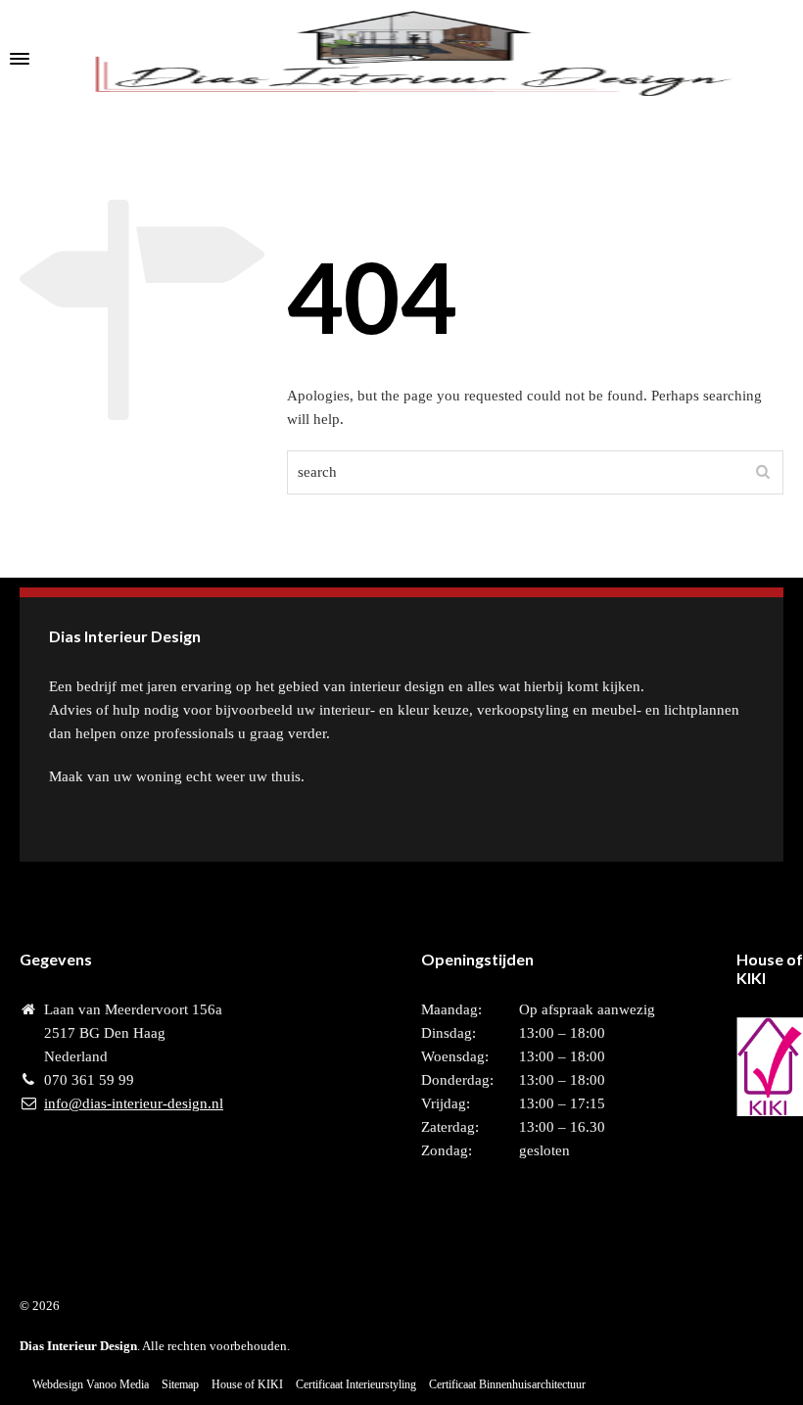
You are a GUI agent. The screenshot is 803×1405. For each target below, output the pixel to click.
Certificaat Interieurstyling (356, 1384)
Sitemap (180, 1384)
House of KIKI (247, 1384)
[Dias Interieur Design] (401, 59)
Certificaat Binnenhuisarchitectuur (507, 1384)
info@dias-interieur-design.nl (133, 1103)
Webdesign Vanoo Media (90, 1384)
